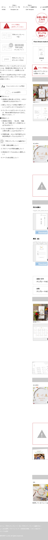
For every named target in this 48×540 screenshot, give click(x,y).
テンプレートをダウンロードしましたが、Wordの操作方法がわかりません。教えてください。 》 (14, 112)
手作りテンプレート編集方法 (31, 526)
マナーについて (14, 529)
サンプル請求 (4, 531)
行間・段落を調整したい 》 (10, 145)
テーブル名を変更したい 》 (10, 157)
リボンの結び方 (35, 529)
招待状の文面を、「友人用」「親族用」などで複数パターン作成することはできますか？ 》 (13, 123)
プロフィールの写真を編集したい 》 (13, 148)
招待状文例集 (25, 529)
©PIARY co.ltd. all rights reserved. (11, 536)
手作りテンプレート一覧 (13, 526)
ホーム (2, 526)
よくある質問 (4, 529)
